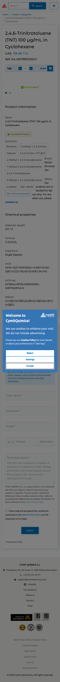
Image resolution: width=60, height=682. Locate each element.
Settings (30, 359)
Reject (30, 353)
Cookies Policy (28, 340)
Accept (30, 366)
